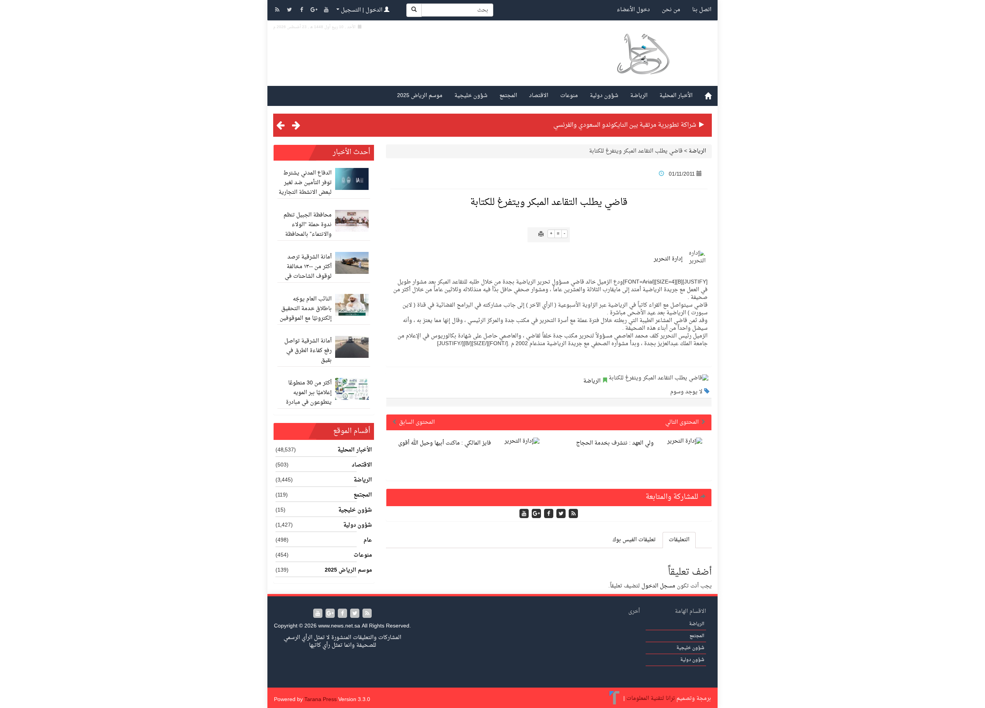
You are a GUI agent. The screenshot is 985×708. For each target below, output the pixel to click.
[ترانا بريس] (615, 698)
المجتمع (508, 96)
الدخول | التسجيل (361, 10)
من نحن (671, 10)
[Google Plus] (315, 10)
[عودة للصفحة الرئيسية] (643, 63)
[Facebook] (302, 10)
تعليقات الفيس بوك (634, 540)
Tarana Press (320, 700)
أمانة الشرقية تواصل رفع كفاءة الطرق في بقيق (308, 351)
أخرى (634, 611)
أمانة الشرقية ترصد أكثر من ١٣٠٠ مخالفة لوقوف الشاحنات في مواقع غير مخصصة (308, 271)
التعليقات (679, 540)
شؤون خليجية (470, 96)
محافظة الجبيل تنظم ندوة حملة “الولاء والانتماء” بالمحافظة (308, 225)
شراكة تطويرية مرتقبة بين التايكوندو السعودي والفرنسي (624, 125)
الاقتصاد (538, 96)
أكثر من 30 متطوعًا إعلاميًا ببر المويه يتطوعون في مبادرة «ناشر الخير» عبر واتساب (309, 402)
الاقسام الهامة (690, 611)
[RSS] (278, 10)
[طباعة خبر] (541, 235)
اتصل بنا (701, 10)
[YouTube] (326, 10)
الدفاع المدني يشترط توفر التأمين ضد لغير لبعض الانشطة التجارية (305, 183)
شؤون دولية (604, 96)
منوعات (569, 96)
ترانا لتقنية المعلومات (650, 698)
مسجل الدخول (658, 586)
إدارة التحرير (668, 259)
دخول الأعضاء (633, 10)
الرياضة (639, 96)
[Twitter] (290, 10)
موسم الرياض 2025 (419, 96)
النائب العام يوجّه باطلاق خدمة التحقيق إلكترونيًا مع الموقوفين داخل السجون (306, 313)
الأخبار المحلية (676, 96)
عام (368, 540)
